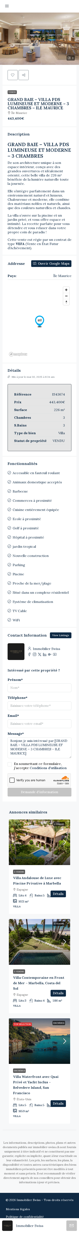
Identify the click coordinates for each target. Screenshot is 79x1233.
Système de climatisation (33, 602)
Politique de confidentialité (25, 1217)
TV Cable (20, 611)
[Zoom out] (66, 296)
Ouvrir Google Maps (53, 263)
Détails (58, 894)
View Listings (60, 635)
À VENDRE (59, 824)
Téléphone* (17, 698)
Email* (13, 716)
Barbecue (20, 491)
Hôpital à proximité (28, 537)
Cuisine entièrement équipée (36, 510)
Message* (16, 733)
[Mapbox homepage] (18, 354)
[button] (39, 39)
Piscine (18, 574)
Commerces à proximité (32, 500)
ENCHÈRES (58, 1023)
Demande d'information (39, 792)
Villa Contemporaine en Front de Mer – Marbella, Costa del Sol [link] (38, 982)
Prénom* (15, 680)
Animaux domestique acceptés (37, 482)
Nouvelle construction (31, 556)
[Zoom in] (66, 290)
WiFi (16, 620)
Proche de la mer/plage (32, 583)
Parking (19, 565)
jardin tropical (24, 546)
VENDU (12, 92)
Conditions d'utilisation (48, 768)
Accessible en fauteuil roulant (36, 473)
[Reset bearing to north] (66, 302)
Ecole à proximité (27, 519)
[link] (39, 842)
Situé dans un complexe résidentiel (41, 592)
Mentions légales (18, 1209)
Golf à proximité (26, 528)
